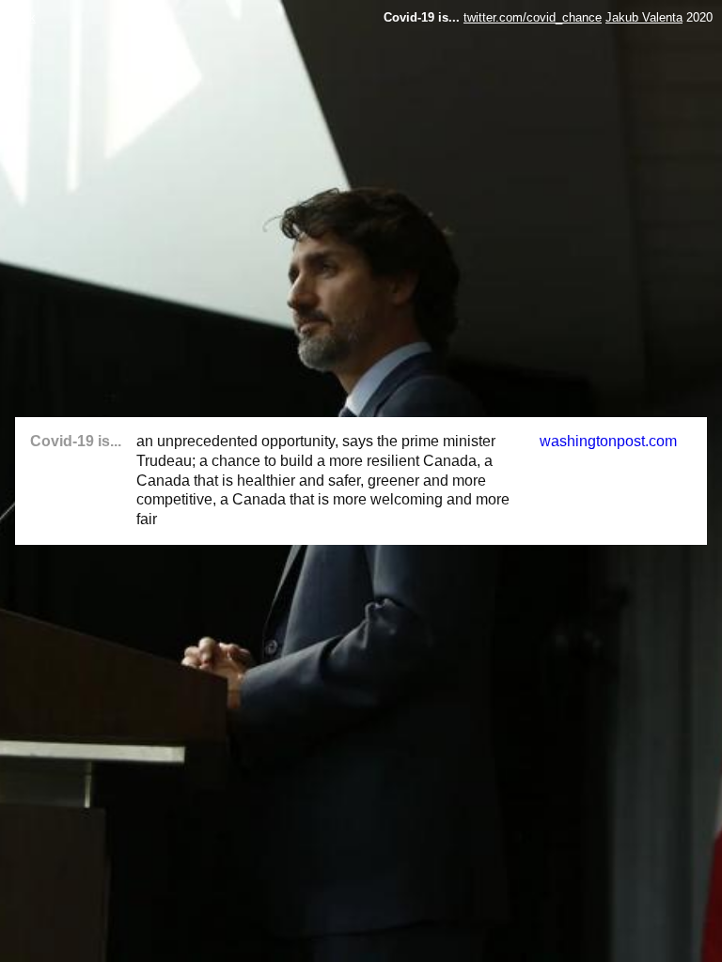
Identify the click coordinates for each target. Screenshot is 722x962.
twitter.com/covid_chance (532, 17)
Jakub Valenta (644, 17)
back (22, 17)
